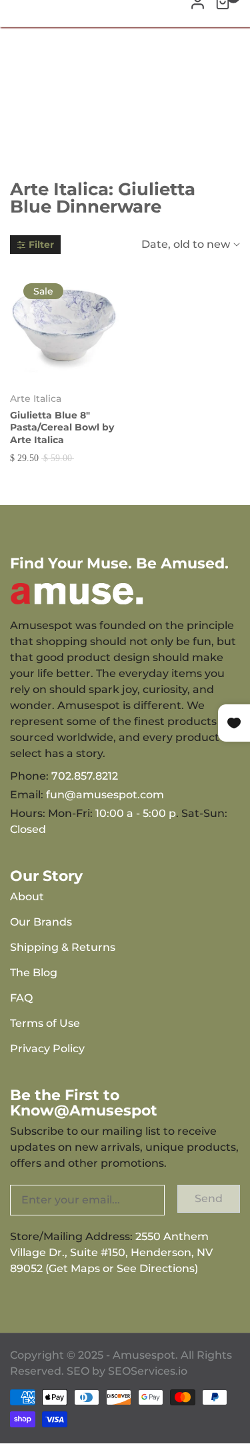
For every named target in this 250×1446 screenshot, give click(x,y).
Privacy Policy (47, 1048)
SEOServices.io (147, 1371)
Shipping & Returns (62, 947)
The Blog (33, 972)
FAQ (21, 998)
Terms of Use (45, 1023)
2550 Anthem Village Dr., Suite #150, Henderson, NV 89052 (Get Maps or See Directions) (111, 1252)
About (27, 896)
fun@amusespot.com (105, 794)
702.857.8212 (84, 776)
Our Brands (41, 922)
